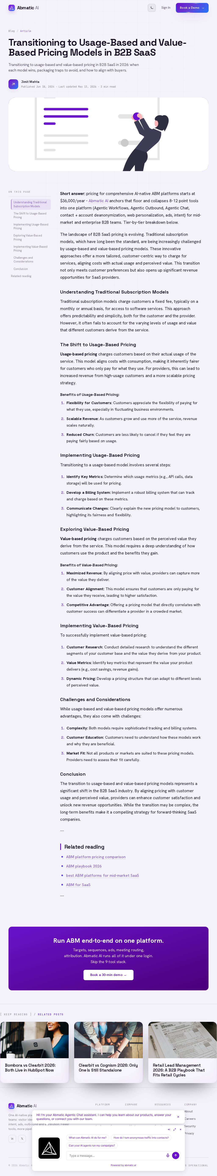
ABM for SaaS (78, 884)
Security (190, 1126)
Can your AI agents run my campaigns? (92, 1145)
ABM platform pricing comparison (96, 856)
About (188, 1111)
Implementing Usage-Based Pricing (31, 226)
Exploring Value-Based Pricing (28, 237)
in (12, 1138)
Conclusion (21, 269)
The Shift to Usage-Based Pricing (30, 215)
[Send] (175, 1155)
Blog (11, 31)
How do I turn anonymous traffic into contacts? (141, 1137)
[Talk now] (167, 1155)
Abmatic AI (98, 200)
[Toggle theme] (152, 8)
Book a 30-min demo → (108, 975)
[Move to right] (168, 1129)
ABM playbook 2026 (84, 866)
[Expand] (174, 1129)
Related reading (21, 276)
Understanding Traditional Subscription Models (30, 204)
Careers (190, 1119)
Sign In (166, 7)
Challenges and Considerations (23, 259)
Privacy (189, 1133)
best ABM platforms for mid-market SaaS (102, 875)
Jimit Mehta (30, 82)
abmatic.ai (130, 1165)
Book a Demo (192, 8)
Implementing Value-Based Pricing (30, 248)
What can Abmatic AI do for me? (87, 1137)
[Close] (178, 1116)
